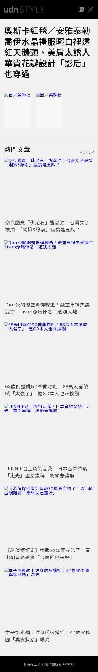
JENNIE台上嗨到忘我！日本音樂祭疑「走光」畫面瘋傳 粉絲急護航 (46, 472)
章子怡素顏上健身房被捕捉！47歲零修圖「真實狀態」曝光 (47, 636)
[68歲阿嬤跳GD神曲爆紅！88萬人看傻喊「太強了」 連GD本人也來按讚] (49, 352)
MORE (85, 152)
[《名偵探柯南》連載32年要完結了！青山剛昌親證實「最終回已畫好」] (49, 516)
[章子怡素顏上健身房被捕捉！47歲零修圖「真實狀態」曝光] (49, 598)
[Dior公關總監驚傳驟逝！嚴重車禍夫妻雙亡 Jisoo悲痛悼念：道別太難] (49, 270)
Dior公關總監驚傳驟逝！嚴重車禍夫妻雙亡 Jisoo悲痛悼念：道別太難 (47, 308)
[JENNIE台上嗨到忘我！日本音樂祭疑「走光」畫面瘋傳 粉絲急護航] (49, 434)
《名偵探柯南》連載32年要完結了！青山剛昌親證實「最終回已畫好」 (47, 553)
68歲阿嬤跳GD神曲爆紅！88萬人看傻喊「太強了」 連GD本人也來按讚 (46, 390)
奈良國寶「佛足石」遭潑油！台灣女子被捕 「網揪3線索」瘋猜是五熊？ (47, 226)
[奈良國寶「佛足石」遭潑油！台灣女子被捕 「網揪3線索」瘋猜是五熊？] (49, 188)
